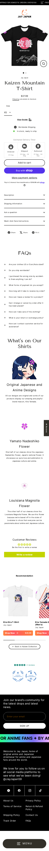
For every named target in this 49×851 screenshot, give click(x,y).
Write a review (24, 554)
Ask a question (10, 212)
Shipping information (13, 204)
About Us (8, 800)
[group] (18, 609)
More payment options (24, 177)
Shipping (15, 99)
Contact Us (32, 815)
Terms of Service (12, 806)
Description (9, 195)
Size (8, 106)
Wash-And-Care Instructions (16, 221)
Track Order (9, 820)
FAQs (28, 820)
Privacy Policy (33, 800)
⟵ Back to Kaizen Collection (24, 647)
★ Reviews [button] (46, 428)
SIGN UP (24, 725)
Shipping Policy (11, 815)
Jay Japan (24, 78)
